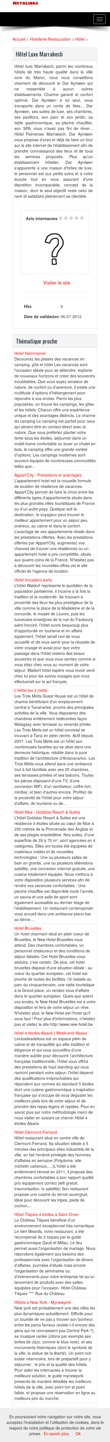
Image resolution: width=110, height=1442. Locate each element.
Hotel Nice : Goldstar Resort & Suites (47, 812)
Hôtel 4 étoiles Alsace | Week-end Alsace (50, 1033)
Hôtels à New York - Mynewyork (42, 1302)
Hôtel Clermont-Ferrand (35, 1132)
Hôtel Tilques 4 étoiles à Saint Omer (46, 1214)
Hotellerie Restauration (50, 39)
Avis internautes (42, 218)
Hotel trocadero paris (33, 580)
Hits (28, 306)
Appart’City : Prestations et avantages (48, 475)
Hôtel (80, 39)
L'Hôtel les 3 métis (30, 690)
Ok (78, 1433)
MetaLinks (25, 3)
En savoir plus (56, 1433)
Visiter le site (56, 282)
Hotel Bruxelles (27, 928)
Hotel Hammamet (30, 353)
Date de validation (41, 316)
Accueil (19, 39)
